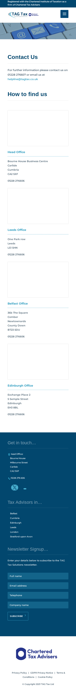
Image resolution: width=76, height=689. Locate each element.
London (14, 532)
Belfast (13, 513)
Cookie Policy (45, 677)
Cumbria (14, 518)
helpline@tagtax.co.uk (23, 79)
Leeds (13, 527)
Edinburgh (15, 522)
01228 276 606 (17, 478)
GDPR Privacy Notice (41, 672)
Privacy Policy (19, 672)
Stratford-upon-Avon (21, 536)
